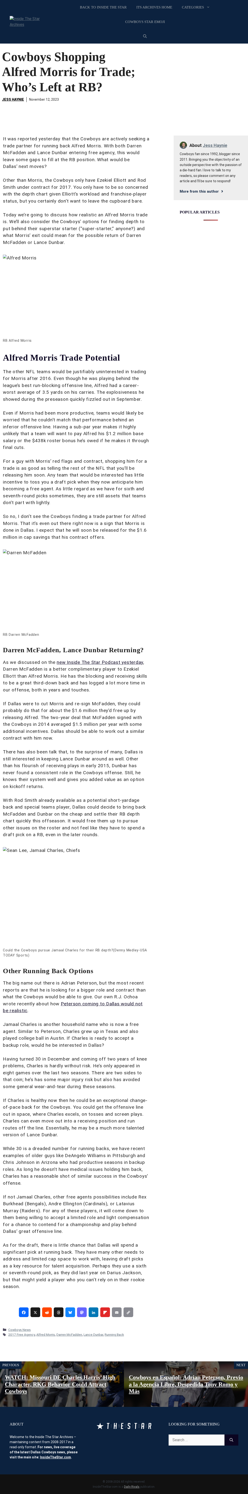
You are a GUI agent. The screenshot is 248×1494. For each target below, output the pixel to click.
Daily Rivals (132, 1486)
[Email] (117, 1312)
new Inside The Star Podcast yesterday (100, 662)
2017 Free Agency (21, 1334)
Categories (193, 7)
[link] (24, 1312)
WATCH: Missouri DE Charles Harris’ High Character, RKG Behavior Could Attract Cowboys (60, 1384)
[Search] (231, 1440)
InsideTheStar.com (55, 1457)
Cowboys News (19, 1330)
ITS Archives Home (154, 7)
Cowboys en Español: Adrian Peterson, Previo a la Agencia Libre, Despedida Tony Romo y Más (186, 1384)
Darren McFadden (69, 1334)
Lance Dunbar (93, 1334)
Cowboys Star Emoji (145, 22)
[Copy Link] (128, 1312)
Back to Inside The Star (103, 7)
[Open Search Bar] (145, 36)
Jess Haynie (13, 99)
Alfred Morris (45, 1334)
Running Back (114, 1334)
